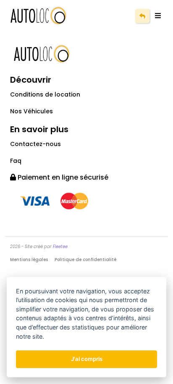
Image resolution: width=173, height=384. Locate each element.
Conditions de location (45, 94)
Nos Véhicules (31, 111)
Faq (15, 161)
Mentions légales (29, 259)
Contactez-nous (35, 144)
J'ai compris (86, 358)
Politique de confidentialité (85, 259)
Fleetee (60, 246)
